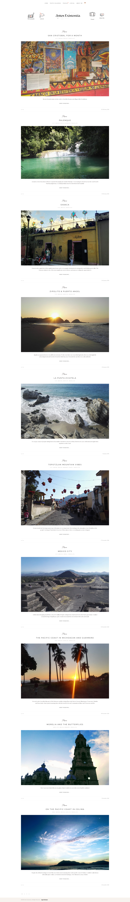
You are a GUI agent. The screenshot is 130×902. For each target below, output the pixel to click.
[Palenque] (65, 152)
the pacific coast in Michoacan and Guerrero (65, 638)
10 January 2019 (105, 367)
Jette (22, 109)
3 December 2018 (105, 885)
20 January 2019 (105, 280)
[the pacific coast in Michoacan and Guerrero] (65, 671)
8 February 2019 (105, 193)
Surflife (65, 294)
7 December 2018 (105, 798)
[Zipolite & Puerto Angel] (65, 324)
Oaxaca (65, 205)
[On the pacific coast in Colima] (65, 842)
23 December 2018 (105, 627)
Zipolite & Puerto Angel (65, 291)
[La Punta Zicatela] (65, 411)
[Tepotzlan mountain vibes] (65, 497)
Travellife (71, 38)
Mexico (64, 31)
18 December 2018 (105, 713)
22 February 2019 (105, 109)
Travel (71, 467)
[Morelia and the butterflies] (65, 757)
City (56, 38)
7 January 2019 (105, 453)
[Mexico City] (65, 584)
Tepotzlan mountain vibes (65, 465)
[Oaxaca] (65, 237)
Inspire (60, 38)
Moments (68, 123)
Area (56, 640)
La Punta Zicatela (65, 378)
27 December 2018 (105, 540)
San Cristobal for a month (65, 36)
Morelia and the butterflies (65, 724)
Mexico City (65, 551)
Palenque (65, 120)
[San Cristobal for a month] (65, 68)
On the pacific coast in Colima (65, 809)
